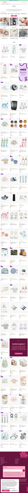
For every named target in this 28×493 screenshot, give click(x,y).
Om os (1, 464)
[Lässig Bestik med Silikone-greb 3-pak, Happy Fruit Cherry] (1, 427)
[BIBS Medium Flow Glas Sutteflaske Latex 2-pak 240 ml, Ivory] (19, 170)
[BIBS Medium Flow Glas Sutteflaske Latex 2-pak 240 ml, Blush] (20, 170)
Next (27, 13)
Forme (8, 13)
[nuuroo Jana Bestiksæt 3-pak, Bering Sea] (19, 317)
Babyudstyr (13, 7)
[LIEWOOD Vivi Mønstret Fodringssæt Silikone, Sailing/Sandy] (21, 225)
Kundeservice (27, 489)
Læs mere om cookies (4, 487)
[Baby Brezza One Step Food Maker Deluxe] (19, 262)
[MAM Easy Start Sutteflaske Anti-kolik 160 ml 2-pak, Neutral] (20, 335)
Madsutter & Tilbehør (17, 13)
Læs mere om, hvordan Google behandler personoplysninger (8, 488)
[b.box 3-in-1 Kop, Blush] (21, 207)
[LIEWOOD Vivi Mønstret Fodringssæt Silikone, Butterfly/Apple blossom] (20, 225)
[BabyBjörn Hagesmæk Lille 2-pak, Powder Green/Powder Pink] (19, 372)
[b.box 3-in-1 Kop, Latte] (19, 207)
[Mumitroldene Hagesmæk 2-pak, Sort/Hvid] (2, 170)
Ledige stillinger (2, 463)
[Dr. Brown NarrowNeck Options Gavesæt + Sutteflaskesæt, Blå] (1, 225)
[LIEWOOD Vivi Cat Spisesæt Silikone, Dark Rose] (1, 207)
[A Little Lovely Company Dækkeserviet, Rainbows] (11, 262)
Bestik (1, 13)
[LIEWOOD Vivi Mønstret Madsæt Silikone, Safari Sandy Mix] (19, 225)
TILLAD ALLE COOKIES (6, 490)
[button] (1, 2)
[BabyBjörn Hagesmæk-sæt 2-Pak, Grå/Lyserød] (20, 372)
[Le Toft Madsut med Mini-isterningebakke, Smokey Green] (19, 280)
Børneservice (5, 13)
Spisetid (15, 7)
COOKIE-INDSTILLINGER (14, 490)
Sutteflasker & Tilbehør (24, 13)
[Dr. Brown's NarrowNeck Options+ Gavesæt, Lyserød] (1, 115)
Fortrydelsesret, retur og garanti (4, 462)
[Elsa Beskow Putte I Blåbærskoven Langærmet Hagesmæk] (19, 427)
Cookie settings (16, 462)
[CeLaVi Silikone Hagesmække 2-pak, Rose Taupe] (11, 372)
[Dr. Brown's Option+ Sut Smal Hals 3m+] (19, 115)
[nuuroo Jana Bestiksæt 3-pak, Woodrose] (11, 317)
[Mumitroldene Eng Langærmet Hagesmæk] (1, 170)
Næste (16, 450)
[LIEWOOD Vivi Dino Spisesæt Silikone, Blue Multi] (2, 207)
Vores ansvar (16, 463)
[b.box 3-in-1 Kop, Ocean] (20, 207)
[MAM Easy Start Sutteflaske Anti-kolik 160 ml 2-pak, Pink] (19, 335)
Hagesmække (12, 13)
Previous (0, 52)
